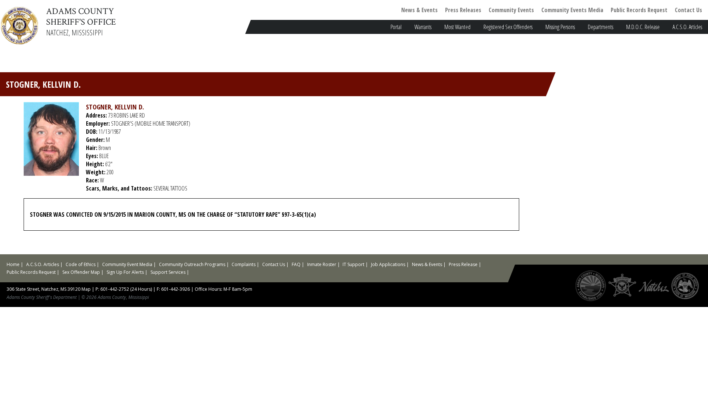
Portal (396, 27)
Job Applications (388, 264)
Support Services (167, 272)
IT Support (353, 264)
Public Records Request (639, 10)
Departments (600, 27)
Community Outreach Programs (192, 264)
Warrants (422, 27)
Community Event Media (127, 264)
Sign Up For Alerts (125, 272)
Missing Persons (560, 27)
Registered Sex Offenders (507, 27)
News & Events (419, 10)
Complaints (244, 264)
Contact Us (688, 10)
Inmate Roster (321, 264)
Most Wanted (457, 27)
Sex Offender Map (81, 272)
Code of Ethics (81, 264)
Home (13, 264)
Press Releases (463, 10)
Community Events (511, 10)
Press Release (463, 264)
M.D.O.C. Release (643, 27)
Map (86, 289)
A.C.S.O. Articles (687, 27)
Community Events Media (572, 10)
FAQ (296, 264)
